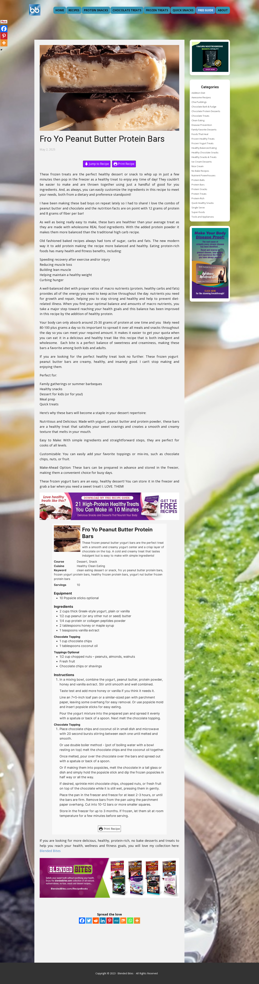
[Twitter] (89, 920)
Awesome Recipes (201, 97)
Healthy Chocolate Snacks (205, 152)
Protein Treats (199, 193)
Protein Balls (198, 180)
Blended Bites (50, 851)
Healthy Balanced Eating (204, 147)
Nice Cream (198, 166)
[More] (137, 920)
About (223, 10)
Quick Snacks (183, 10)
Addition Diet (198, 92)
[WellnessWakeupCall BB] (210, 263)
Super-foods (198, 212)
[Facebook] (82, 920)
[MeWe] (116, 920)
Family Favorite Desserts (204, 129)
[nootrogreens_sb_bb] (210, 57)
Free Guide (205, 10)
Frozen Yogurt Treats (202, 143)
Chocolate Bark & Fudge (204, 106)
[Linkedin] (103, 920)
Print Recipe (125, 164)
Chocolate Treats (127, 10)
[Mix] (123, 920)
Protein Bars (198, 184)
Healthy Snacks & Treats (204, 157)
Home (60, 10)
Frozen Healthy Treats (203, 138)
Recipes (74, 10)
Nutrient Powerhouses (203, 175)
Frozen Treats (157, 10)
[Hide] (1, 49)
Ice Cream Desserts (202, 161)
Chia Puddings (199, 102)
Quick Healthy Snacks (203, 203)
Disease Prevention (202, 125)
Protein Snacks (96, 10)
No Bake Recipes (200, 170)
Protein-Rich (198, 198)
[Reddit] (96, 920)
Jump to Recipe (98, 164)
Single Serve (198, 207)
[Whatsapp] (130, 920)
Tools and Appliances (203, 216)
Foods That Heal (200, 134)
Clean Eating (198, 120)
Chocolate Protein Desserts (206, 111)
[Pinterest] (109, 920)
